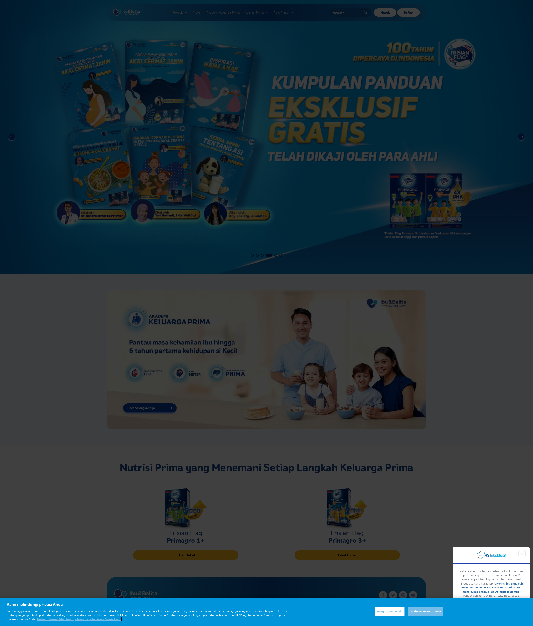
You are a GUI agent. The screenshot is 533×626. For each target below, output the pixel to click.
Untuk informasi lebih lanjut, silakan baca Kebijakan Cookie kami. (79, 619)
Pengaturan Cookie (389, 611)
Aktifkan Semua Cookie (425, 611)
